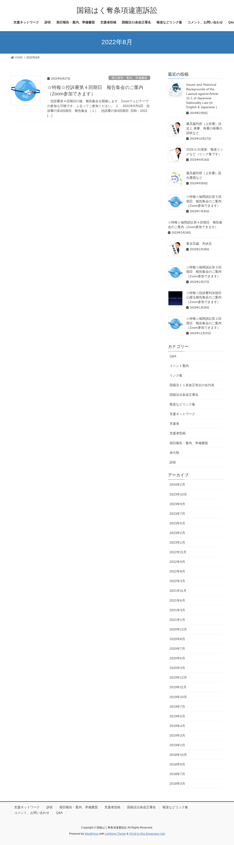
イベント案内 (179, 366)
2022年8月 (177, 571)
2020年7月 (177, 648)
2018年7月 (177, 774)
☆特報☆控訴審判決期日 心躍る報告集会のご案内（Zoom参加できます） (205, 297)
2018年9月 (177, 764)
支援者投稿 (178, 433)
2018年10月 (178, 755)
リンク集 (176, 375)
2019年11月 (178, 687)
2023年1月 (177, 542)
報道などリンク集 (182, 404)
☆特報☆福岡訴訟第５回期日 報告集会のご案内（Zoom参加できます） (203, 201)
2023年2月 (177, 533)
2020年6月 (177, 658)
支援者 (174, 423)
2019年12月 (178, 677)
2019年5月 (177, 716)
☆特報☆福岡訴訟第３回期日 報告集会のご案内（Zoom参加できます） (203, 271)
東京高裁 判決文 (199, 243)
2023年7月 (177, 513)
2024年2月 (177, 484)
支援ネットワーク (182, 414)
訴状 (173, 462)
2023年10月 (178, 494)
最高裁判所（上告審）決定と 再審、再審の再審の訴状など (204, 128)
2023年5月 (177, 523)
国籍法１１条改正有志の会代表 (192, 385)
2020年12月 (178, 629)
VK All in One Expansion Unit (147, 833)
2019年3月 (177, 735)
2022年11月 (178, 552)
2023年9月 (177, 504)
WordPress (91, 833)
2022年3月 (177, 581)
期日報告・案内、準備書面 (129, 78)
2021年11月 (178, 590)
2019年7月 (177, 706)
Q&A (173, 356)
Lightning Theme (115, 833)
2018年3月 (177, 783)
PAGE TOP (224, 816)
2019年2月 (177, 745)
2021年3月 (177, 610)
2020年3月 (177, 668)
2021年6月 (177, 600)
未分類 (174, 452)
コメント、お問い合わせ (31, 813)
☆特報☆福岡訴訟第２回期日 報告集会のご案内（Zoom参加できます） (203, 323)
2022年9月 (177, 562)
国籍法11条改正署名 (184, 394)
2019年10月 (178, 697)
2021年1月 (177, 620)
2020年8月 (177, 639)
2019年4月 (177, 726)
